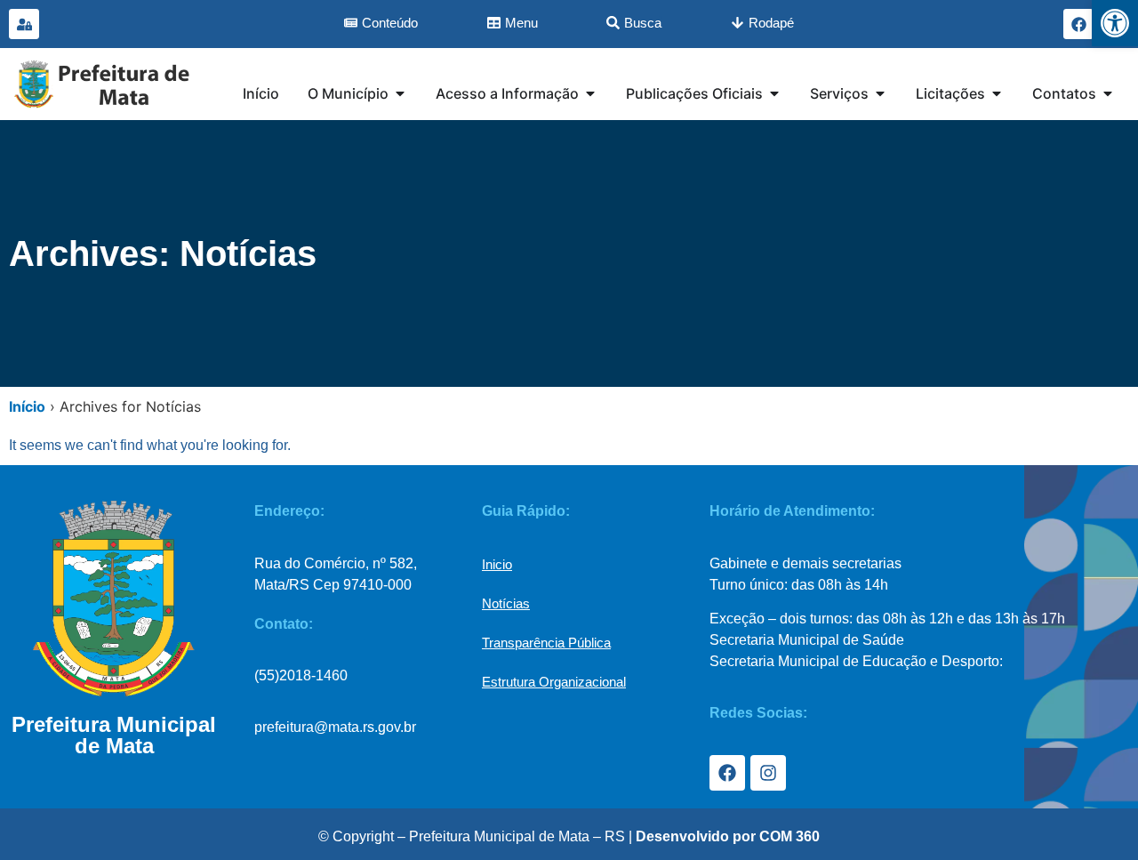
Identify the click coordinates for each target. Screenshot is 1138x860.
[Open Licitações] (997, 93)
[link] (1115, 23)
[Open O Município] (400, 93)
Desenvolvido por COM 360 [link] (728, 836)
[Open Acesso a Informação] (590, 93)
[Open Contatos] (1108, 93)
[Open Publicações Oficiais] (774, 93)
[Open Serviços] (880, 93)
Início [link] (27, 406)
